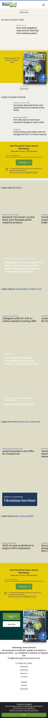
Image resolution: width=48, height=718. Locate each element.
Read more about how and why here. (24, 710)
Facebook (24, 689)
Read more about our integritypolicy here (23, 172)
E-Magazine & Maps (11, 617)
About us (24, 673)
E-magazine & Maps (24, 663)
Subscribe (11, 624)
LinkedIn (24, 682)
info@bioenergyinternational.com (24, 658)
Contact (24, 677)
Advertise (24, 667)
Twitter (24, 685)
